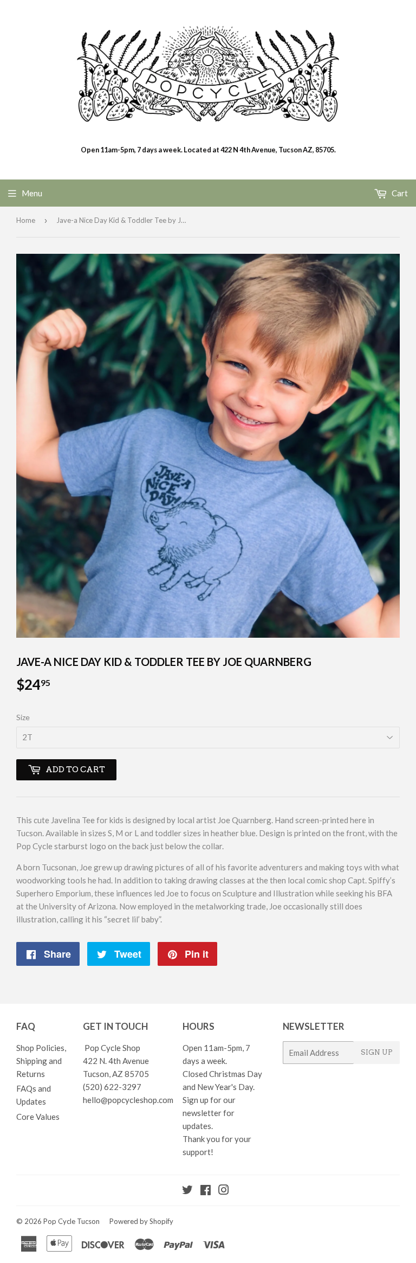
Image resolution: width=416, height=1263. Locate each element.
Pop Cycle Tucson (71, 1221)
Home (25, 220)
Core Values (38, 1116)
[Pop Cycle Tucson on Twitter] (187, 1191)
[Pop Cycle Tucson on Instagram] (223, 1191)
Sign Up (377, 1052)
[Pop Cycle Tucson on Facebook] (205, 1191)
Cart (399, 193)
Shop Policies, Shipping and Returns (41, 1061)
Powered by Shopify (141, 1221)
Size (23, 717)
